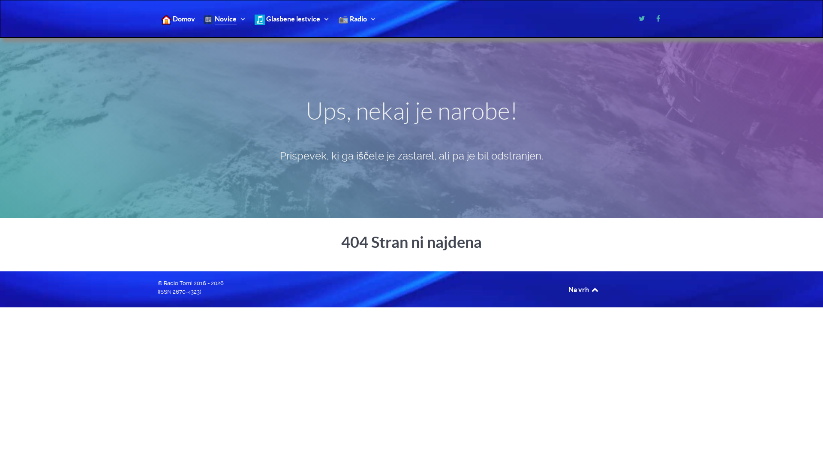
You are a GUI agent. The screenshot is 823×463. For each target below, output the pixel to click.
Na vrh (579, 289)
